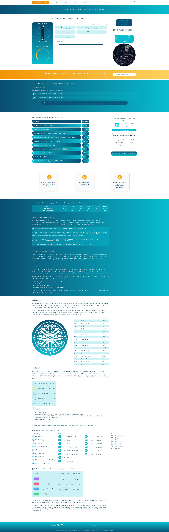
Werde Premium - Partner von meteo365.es (66, 530)
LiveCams (102, 525)
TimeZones (107, 2)
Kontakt (80, 530)
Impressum (87, 530)
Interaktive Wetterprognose (90, 525)
